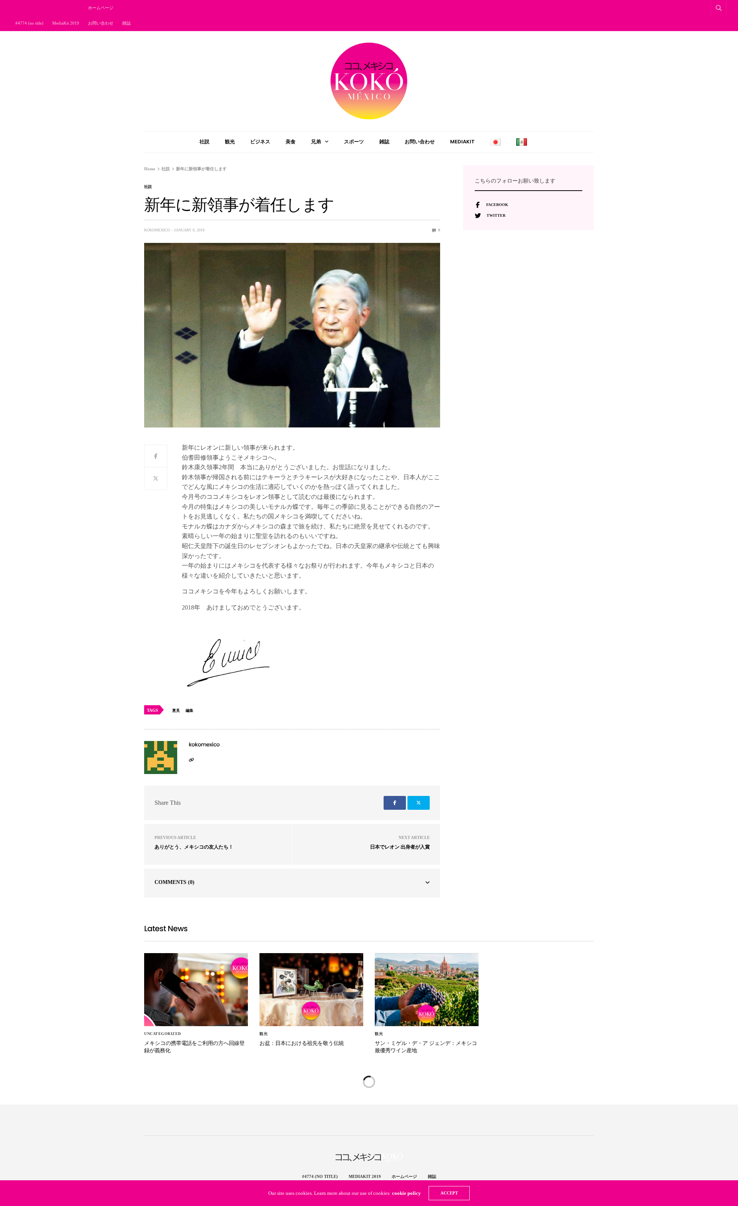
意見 (176, 710)
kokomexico (157, 230)
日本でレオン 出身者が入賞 (400, 847)
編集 (189, 710)
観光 (230, 141)
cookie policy (406, 1193)
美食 (291, 141)
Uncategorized (162, 1034)
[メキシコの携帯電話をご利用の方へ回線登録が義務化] (196, 989)
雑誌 (126, 23)
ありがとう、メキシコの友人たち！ (194, 847)
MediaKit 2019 (65, 23)
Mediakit (462, 141)
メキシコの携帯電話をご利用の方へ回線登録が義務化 (194, 1047)
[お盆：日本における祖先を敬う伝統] (311, 989)
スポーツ (354, 141)
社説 (204, 141)
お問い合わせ (100, 23)
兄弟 (316, 141)
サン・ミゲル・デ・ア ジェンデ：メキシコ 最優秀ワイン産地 (426, 1047)
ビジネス (260, 141)
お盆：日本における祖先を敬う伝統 (301, 1043)
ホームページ (100, 7)
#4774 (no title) (29, 23)
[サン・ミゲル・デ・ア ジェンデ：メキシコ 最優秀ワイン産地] (427, 989)
